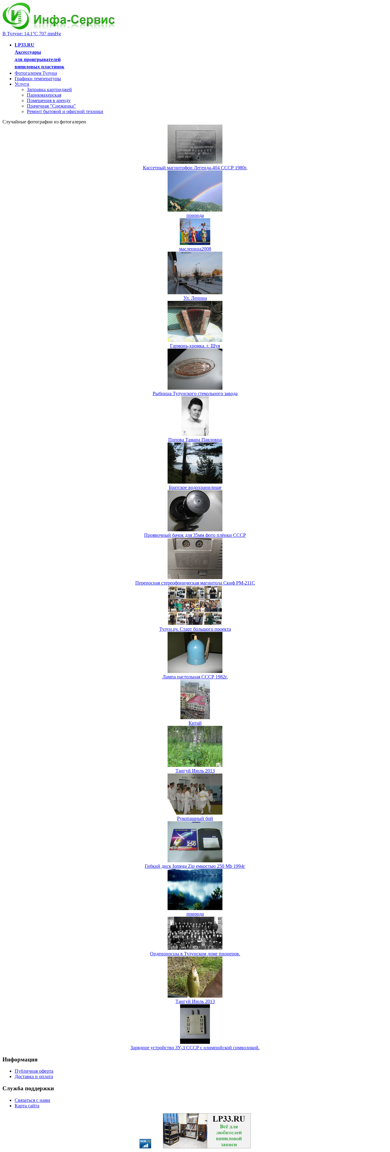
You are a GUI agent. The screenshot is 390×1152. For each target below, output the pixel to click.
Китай (195, 723)
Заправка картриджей (49, 89)
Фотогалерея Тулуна (36, 73)
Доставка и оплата (34, 1076)
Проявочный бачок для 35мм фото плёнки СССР (195, 535)
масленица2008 (195, 248)
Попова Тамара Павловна (195, 439)
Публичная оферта (34, 1071)
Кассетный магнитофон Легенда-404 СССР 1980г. (195, 167)
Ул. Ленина (195, 298)
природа (195, 215)
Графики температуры (38, 78)
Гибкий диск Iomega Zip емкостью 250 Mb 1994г (195, 866)
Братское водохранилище (195, 487)
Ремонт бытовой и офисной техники (65, 111)
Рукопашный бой (195, 818)
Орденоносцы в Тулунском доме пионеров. (195, 953)
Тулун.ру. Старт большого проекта (195, 629)
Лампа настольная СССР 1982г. (195, 676)
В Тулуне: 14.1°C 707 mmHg (31, 33)
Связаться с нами (32, 1100)
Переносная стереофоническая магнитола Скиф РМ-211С (195, 582)
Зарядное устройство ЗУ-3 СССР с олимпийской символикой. (195, 1047)
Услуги (22, 84)
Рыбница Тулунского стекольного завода (195, 393)
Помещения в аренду (49, 100)
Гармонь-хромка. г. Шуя (195, 345)
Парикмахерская (44, 95)
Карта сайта (27, 1105)
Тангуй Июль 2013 (195, 770)
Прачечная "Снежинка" (51, 106)
